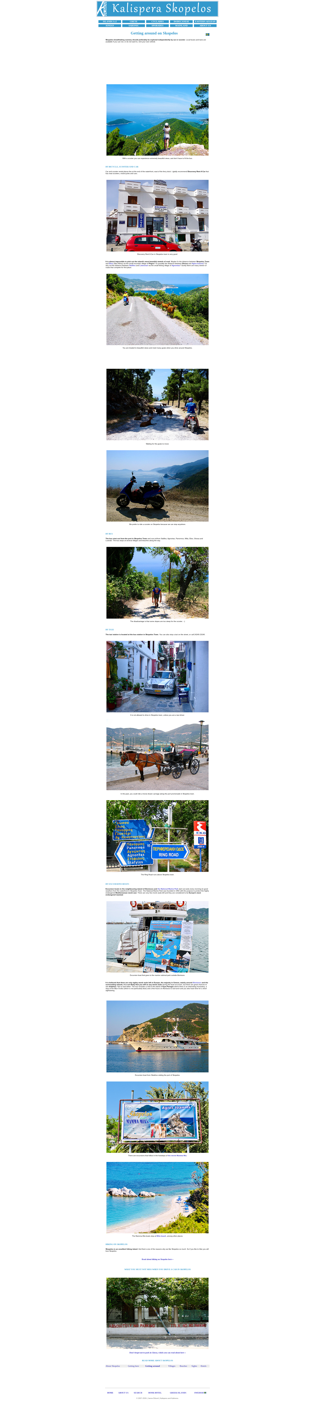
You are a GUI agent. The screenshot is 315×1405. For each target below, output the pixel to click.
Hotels (203, 1366)
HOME (110, 1393)
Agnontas (176, 265)
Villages (171, 1366)
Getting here (133, 1366)
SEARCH (138, 1393)
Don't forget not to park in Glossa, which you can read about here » (157, 1353)
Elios (111, 263)
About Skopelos (113, 1366)
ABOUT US (123, 1393)
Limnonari (144, 265)
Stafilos (132, 265)
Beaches (183, 1366)
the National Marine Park (168, 889)
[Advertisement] (157, 61)
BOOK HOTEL (155, 1393)
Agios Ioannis (198, 263)
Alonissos (197, 983)
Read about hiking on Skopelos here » (157, 1259)
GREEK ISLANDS (178, 1393)
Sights (194, 1366)
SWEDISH (198, 1393)
